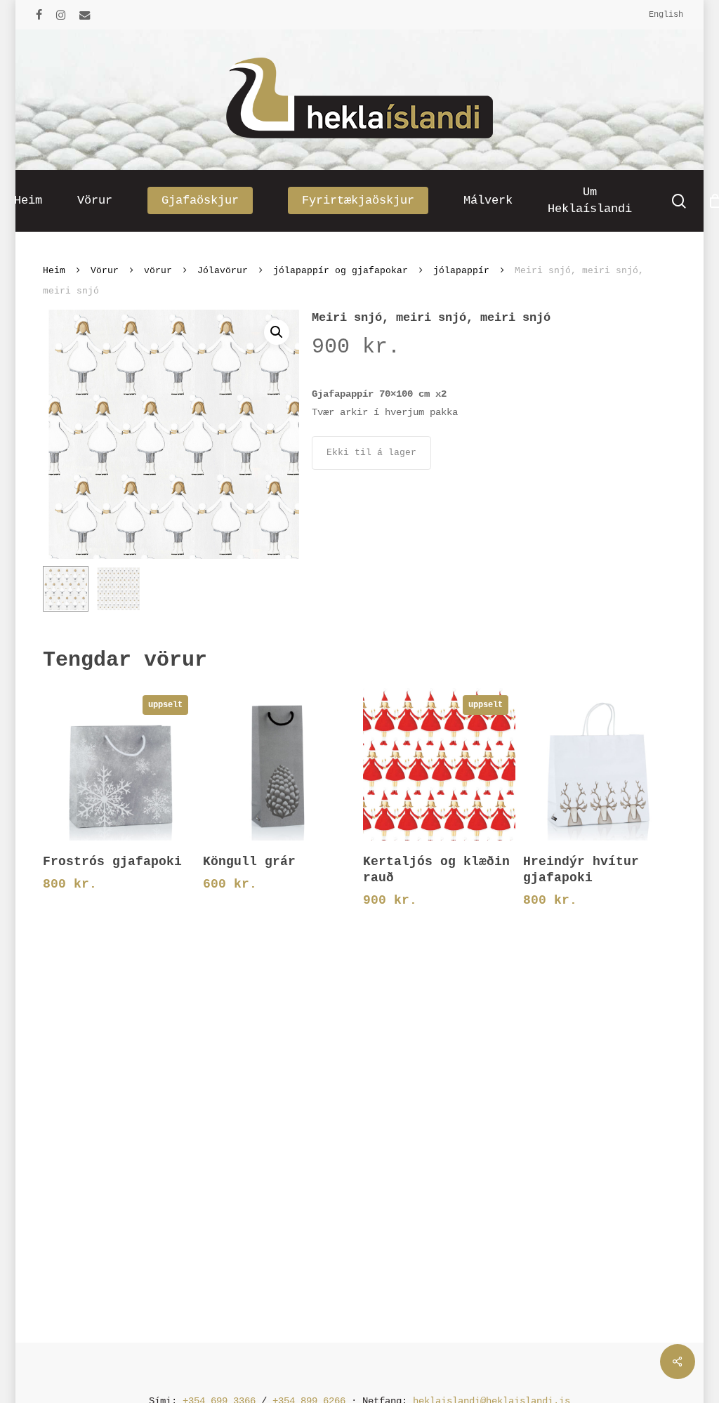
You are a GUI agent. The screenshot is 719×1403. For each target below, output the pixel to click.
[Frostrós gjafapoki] (118, 764)
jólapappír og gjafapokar (340, 270)
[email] (85, 15)
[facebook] (39, 15)
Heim (54, 270)
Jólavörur (222, 270)
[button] (276, 332)
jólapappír (461, 270)
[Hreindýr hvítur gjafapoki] (599, 764)
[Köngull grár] (279, 764)
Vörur (105, 270)
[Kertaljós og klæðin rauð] (439, 764)
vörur (158, 270)
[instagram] (60, 15)
